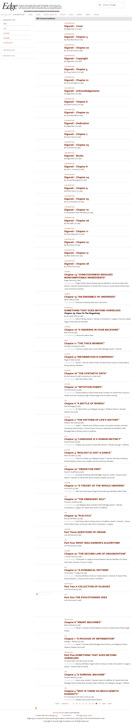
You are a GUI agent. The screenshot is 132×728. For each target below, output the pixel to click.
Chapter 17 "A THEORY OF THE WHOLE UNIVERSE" (94, 485)
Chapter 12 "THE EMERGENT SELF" (85, 499)
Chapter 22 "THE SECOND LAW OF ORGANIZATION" (95, 553)
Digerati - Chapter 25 (76, 199)
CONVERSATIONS (19, 14)
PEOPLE (96, 14)
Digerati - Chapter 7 (75, 134)
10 (76, 703)
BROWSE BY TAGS (9, 56)
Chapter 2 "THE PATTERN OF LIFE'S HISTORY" (91, 420)
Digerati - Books (73, 155)
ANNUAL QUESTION (50, 14)
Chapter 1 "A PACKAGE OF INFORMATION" (89, 638)
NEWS (71, 14)
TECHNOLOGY (68, 307)
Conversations (69, 23)
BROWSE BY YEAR (9, 50)
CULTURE (67, 354)
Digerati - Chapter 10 (76, 209)
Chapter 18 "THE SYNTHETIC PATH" (85, 373)
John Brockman (58, 712)
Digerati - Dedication (76, 123)
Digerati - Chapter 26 (76, 220)
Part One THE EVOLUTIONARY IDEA (85, 597)
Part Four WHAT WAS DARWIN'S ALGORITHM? (92, 543)
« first (57, 703)
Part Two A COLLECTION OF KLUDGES (87, 586)
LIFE (65, 400)
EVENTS (63, 14)
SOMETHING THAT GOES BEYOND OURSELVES (92, 310)
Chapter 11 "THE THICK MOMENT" (84, 343)
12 (83, 703)
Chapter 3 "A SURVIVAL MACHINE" (84, 674)
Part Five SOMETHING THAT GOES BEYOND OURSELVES (90, 656)
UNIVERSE (67, 272)
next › (104, 703)
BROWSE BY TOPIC (9, 20)
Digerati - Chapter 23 (76, 145)
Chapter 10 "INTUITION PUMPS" (83, 387)
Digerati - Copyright (76, 58)
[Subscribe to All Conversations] (36, 708)
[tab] (16, 20)
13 (86, 703)
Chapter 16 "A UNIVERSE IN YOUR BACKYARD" (91, 329)
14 (89, 703)
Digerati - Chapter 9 (76, 188)
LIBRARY (79, 14)
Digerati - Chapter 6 (76, 101)
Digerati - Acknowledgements (82, 91)
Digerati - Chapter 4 (76, 37)
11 (79, 703)
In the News (66, 715)
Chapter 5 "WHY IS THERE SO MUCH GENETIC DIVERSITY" (91, 692)
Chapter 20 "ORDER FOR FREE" (82, 469)
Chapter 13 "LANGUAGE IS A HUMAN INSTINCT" (92, 439)
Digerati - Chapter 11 (76, 231)
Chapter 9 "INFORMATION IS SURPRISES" (89, 357)
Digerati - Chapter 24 (76, 177)
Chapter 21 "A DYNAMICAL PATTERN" (86, 570)
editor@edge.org (51, 715)
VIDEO (30, 14)
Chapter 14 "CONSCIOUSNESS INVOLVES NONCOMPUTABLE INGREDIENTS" (88, 276)
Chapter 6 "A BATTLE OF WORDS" (84, 403)
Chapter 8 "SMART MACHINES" (82, 622)
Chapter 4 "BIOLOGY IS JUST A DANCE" (87, 452)
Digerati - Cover (73, 26)
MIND (66, 340)
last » (110, 703)
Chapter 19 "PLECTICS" (78, 515)
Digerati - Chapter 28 (76, 263)
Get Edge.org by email (84, 715)
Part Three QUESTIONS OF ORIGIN (85, 532)
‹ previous (64, 703)
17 (99, 703)
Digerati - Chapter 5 (75, 69)
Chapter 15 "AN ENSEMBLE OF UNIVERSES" (90, 296)
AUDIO (38, 14)
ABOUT (88, 14)
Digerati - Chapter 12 (76, 253)
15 (93, 703)
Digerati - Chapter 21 (76, 80)
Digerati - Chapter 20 (76, 47)
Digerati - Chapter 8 (76, 166)
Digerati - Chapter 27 (76, 242)
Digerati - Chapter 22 (76, 112)
